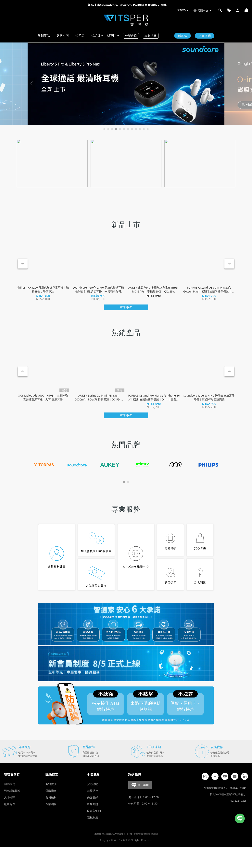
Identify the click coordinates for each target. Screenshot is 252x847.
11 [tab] (144, 129)
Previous (31, 84)
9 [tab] (136, 129)
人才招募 (9, 797)
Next (220, 84)
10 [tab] (140, 129)
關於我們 (9, 784)
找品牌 (96, 35)
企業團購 (51, 804)
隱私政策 (92, 817)
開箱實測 (51, 784)
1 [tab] (104, 129)
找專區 (111, 35)
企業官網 (204, 35)
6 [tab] (124, 129)
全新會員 (131, 35)
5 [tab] (120, 129)
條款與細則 (94, 811)
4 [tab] (116, 129)
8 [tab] (132, 129)
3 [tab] (112, 129)
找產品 (80, 35)
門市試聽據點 (12, 791)
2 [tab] (108, 129)
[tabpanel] (126, 83)
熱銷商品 (44, 35)
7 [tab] (128, 129)
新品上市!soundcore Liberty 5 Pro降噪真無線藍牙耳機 (127, 3)
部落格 (182, 35)
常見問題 (92, 804)
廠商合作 (9, 804)
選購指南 (63, 35)
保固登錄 (92, 797)
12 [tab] (148, 129)
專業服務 (151, 35)
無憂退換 (92, 791)
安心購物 (92, 784)
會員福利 (51, 797)
